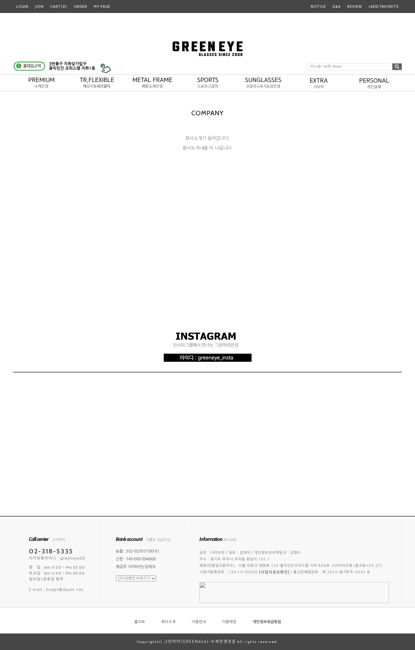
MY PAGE (102, 6)
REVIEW (354, 6)
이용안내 (199, 622)
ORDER (80, 6)
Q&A (336, 6)
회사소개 (168, 622)
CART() (58, 6)
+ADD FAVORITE (383, 6)
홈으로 (139, 622)
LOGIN (22, 6)
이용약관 (229, 622)
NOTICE (318, 6)
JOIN (39, 6)
